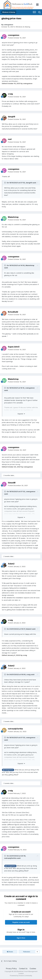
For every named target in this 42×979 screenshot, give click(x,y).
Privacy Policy (11, 968)
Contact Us (23, 968)
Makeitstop (13, 217)
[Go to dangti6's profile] (4, 118)
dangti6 (11, 116)
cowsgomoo (8, 24)
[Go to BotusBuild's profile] (4, 313)
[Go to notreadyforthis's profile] (4, 730)
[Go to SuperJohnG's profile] (4, 348)
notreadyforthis (15, 729)
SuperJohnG (13, 347)
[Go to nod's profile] (4, 140)
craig (10, 94)
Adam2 (11, 564)
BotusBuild (13, 312)
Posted (17, 38)
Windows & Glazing (23, 27)
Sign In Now (21, 938)
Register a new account (21, 922)
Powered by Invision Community (21, 975)
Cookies (33, 968)
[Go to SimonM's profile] (4, 484)
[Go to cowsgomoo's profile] (4, 36)
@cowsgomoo (8, 770)
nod (9, 139)
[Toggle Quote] (5, 183)
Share (10, 952)
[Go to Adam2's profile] (4, 565)
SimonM (11, 483)
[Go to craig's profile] (4, 95)
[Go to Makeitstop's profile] (4, 218)
